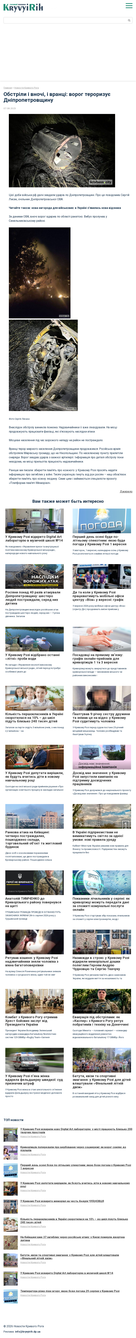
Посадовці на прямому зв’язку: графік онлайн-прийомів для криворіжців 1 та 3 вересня (98, 658)
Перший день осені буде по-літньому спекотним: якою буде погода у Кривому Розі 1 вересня (99, 540)
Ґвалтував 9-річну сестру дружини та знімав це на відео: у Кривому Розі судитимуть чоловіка (101, 717)
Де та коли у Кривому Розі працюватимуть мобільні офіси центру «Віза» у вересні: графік (98, 596)
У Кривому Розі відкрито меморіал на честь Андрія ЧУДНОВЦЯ (62, 1201)
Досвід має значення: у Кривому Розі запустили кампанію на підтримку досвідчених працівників (99, 778)
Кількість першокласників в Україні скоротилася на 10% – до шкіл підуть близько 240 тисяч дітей (34, 717)
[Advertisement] (68, 54)
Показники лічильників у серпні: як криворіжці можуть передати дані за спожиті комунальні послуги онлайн (101, 904)
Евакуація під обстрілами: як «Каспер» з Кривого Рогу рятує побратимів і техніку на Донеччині (101, 1020)
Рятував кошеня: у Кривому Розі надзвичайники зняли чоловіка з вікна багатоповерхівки (31, 961)
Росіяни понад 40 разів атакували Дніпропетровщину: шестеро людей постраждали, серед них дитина (32, 597)
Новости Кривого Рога (33, 1136)
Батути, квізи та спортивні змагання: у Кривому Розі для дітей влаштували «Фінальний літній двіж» (102, 1081)
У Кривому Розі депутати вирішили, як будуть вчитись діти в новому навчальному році (34, 776)
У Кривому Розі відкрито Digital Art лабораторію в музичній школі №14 (34, 538)
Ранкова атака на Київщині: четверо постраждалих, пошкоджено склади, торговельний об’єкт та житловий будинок (33, 839)
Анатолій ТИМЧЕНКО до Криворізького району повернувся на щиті (33, 902)
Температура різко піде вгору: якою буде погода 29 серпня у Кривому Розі (70, 1291)
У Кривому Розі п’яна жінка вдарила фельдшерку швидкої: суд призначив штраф (34, 1079)
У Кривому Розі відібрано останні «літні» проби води (32, 657)
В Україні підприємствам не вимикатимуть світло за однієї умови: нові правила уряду (98, 836)
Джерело (126, 491)
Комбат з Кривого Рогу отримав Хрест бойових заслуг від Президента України (31, 1020)
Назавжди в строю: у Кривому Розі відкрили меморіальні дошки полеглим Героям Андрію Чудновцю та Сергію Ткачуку (101, 963)
